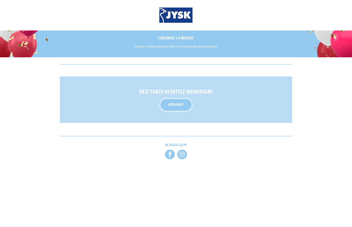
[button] (170, 154)
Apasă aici (176, 105)
